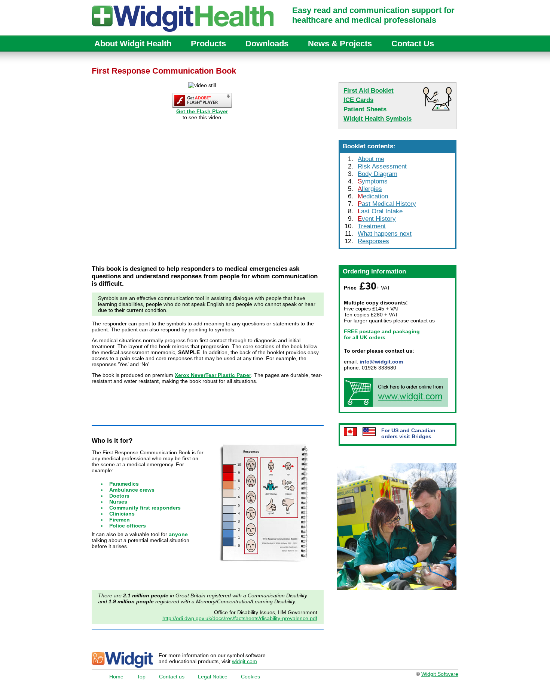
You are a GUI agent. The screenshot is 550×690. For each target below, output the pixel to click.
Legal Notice (212, 677)
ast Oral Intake (380, 211)
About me (371, 159)
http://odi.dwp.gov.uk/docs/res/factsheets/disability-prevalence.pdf (239, 618)
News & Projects (340, 43)
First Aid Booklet (368, 90)
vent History (377, 218)
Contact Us (412, 43)
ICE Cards (358, 99)
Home (116, 677)
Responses (373, 241)
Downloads (266, 43)
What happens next (385, 233)
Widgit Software (439, 674)
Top (141, 677)
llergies (370, 188)
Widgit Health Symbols (377, 118)
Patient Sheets (364, 109)
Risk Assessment (382, 166)
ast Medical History (387, 203)
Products (208, 43)
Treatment (372, 226)
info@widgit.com (381, 362)
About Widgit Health (132, 43)
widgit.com (244, 661)
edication (373, 196)
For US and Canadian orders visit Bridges (408, 433)
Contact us (171, 677)
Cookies (250, 677)
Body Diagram (377, 173)
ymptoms (373, 181)
